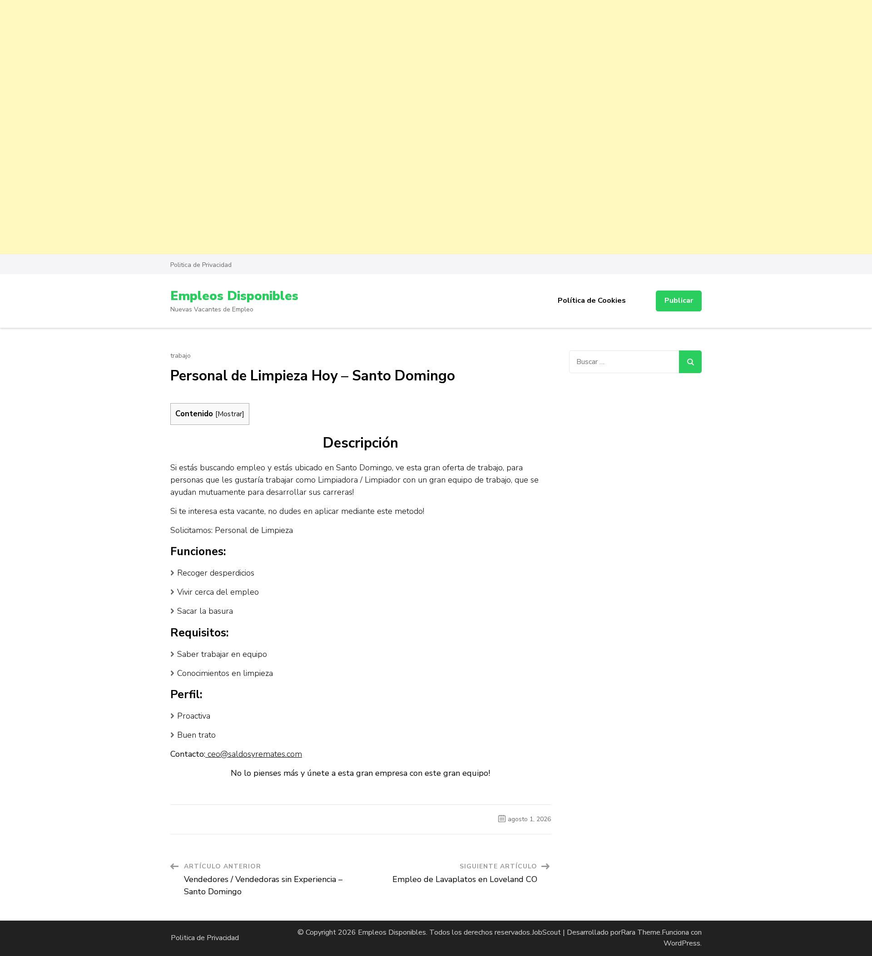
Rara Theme (640, 932)
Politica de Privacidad (201, 265)
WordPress (682, 943)
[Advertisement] (272, 63)
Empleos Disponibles (234, 296)
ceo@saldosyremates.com (253, 754)
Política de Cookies (592, 301)
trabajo (180, 356)
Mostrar (230, 414)
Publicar (678, 301)
